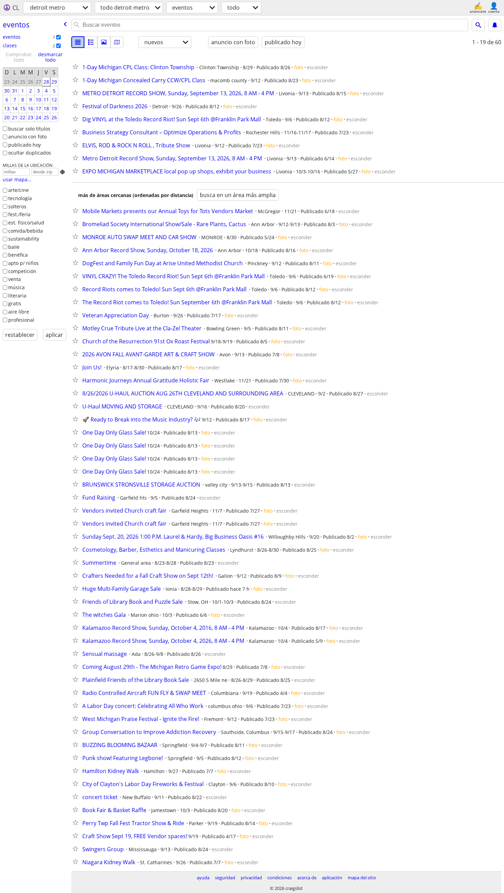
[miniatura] (90, 42)
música (16, 287)
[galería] (103, 42)
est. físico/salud (26, 222)
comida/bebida (25, 231)
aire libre (18, 311)
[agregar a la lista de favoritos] (76, 66)
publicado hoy (24, 145)
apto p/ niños (23, 263)
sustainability (23, 238)
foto (298, 67)
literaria (17, 295)
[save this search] (494, 25)
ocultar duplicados (29, 152)
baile (14, 247)
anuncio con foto (27, 136)
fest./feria (19, 214)
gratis (14, 303)
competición (22, 271)
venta (14, 279)
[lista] (77, 42)
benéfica (18, 255)
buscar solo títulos (29, 128)
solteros (17, 206)
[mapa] (116, 42)
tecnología (20, 198)
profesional (21, 320)
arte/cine (18, 190)
